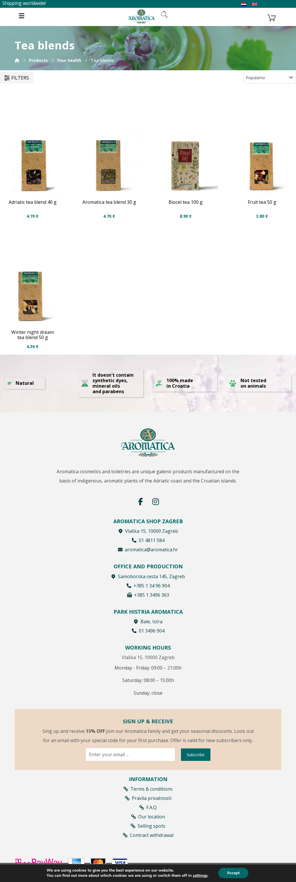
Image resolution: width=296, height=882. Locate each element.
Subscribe (196, 754)
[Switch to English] (254, 4)
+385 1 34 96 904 (152, 586)
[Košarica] (271, 17)
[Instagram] (155, 501)
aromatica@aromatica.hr (151, 549)
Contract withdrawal (151, 835)
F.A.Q (151, 807)
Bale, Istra (151, 621)
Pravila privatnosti (151, 798)
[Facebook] (140, 501)
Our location (151, 816)
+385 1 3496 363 (151, 595)
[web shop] (141, 16)
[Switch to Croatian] (243, 4)
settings (200, 875)
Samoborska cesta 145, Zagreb (151, 576)
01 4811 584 (151, 540)
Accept (233, 873)
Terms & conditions (151, 789)
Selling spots (151, 826)
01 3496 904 (151, 631)
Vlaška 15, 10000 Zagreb (151, 531)
